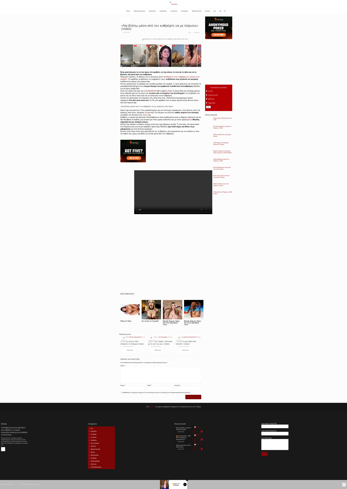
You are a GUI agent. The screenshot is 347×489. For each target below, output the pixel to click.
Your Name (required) (269, 423)
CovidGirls (93, 434)
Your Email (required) (268, 431)
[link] (161, 152)
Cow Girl (210, 91)
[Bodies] (173, 4)
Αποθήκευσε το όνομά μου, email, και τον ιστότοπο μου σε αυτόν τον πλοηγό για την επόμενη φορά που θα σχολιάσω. (156, 392)
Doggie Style (211, 103)
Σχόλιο (122, 365)
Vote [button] (208, 107)
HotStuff (93, 446)
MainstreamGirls (95, 449)
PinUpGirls (94, 458)
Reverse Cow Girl (213, 95)
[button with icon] (3, 449)
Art (92, 428)
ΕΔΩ (169, 91)
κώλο (145, 115)
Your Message (266, 438)
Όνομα (122, 385)
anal (148, 112)
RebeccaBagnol (95, 461)
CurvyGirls (94, 437)
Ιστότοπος (177, 385)
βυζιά (189, 119)
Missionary (211, 99)
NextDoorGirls (95, 455)
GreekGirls (94, 440)
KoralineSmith (151, 91)
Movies (93, 452)
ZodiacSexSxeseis (96, 467)
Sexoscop (93, 464)
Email (149, 385)
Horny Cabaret (95, 443)
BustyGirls (94, 431)
